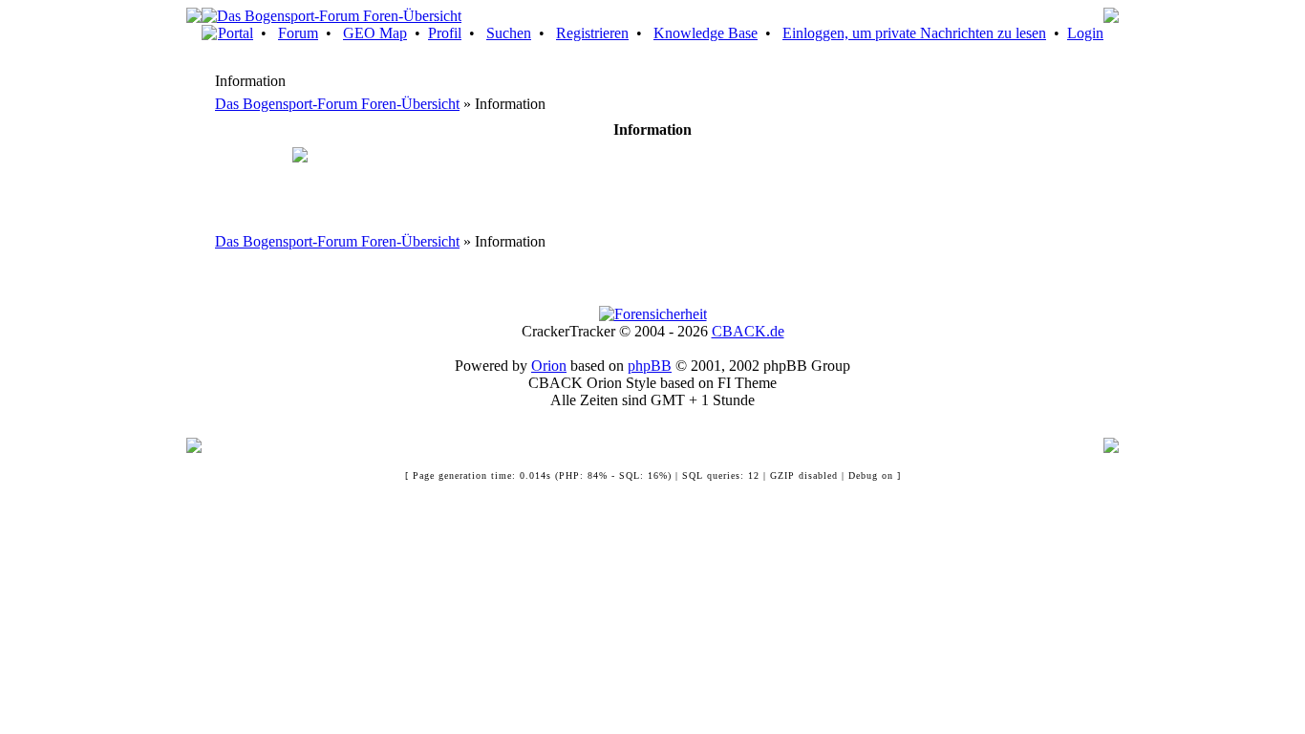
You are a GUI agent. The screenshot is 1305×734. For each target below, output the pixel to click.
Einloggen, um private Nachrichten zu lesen (914, 33)
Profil (444, 33)
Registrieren (592, 33)
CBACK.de (748, 331)
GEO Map (375, 33)
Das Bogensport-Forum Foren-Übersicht (337, 104)
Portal (235, 33)
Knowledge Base (705, 33)
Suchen (508, 33)
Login (1085, 33)
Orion (549, 365)
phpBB (650, 365)
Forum (298, 33)
